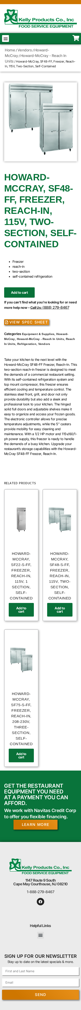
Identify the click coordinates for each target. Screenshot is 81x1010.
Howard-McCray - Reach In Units (40, 339)
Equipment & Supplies (38, 334)
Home (10, 50)
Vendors (24, 50)
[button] (5, 38)
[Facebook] (40, 901)
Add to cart (19, 292)
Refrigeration (26, 344)
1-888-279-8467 (40, 892)
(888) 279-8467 (55, 307)
